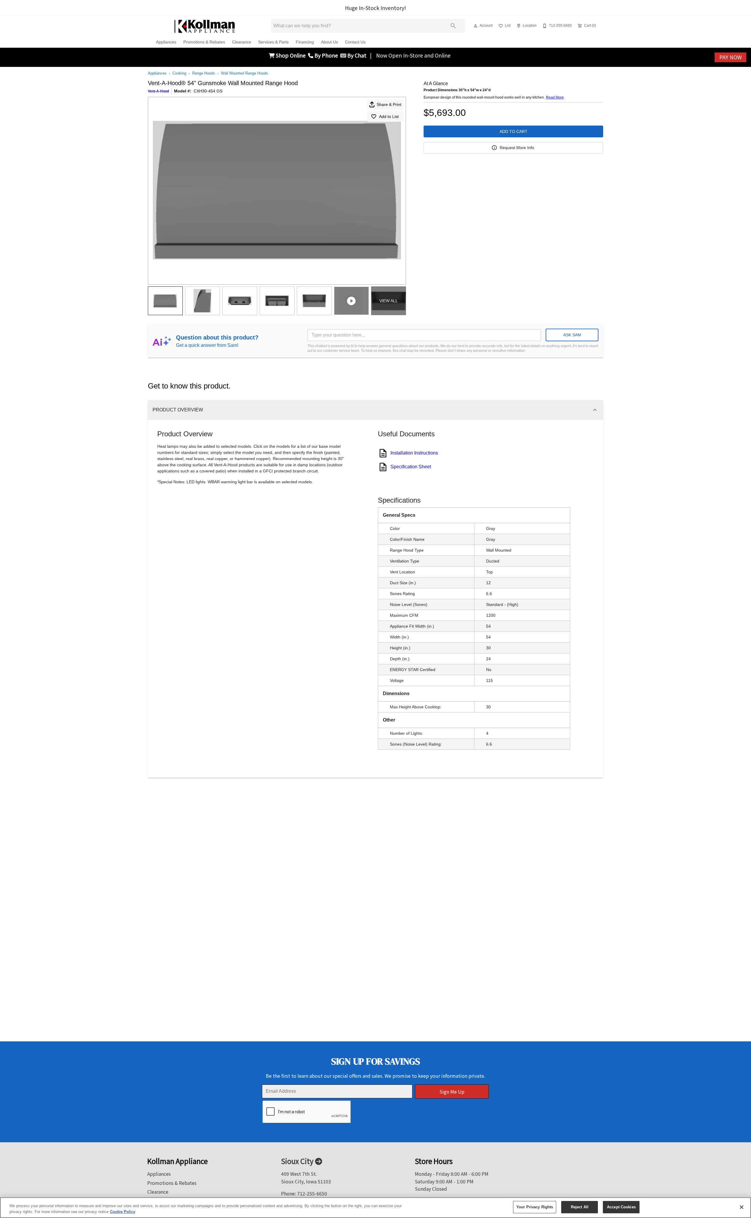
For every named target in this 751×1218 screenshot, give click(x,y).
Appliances (166, 42)
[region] (375, 1207)
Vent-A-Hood (158, 91)
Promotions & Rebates (204, 42)
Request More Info (517, 147)
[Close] (741, 1207)
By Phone (326, 55)
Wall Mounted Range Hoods (244, 73)
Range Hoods (203, 73)
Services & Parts (273, 42)
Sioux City (298, 1161)
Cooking (179, 73)
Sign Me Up (451, 1091)
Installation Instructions (414, 452)
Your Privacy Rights (534, 1207)
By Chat (356, 55)
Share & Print (389, 104)
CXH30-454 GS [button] (208, 91)
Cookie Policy (122, 1211)
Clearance (241, 42)
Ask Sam (572, 334)
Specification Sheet (410, 466)
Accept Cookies (621, 1207)
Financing (305, 42)
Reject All (579, 1207)
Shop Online (291, 55)
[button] (475, 25)
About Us (329, 42)
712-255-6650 (312, 1193)
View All (388, 300)
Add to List (389, 116)
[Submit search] (453, 26)
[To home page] (205, 26)
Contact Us (355, 42)
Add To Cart (513, 131)
